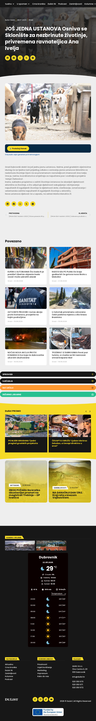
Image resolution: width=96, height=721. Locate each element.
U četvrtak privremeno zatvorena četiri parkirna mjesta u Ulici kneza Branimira (69, 315)
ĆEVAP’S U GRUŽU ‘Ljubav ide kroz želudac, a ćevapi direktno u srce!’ (26, 443)
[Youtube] (51, 699)
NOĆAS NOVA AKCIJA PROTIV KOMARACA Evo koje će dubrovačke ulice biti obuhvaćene (26, 355)
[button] (7, 57)
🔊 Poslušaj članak (18, 148)
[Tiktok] (46, 699)
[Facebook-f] (35, 699)
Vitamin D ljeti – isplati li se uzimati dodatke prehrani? (66, 442)
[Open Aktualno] (13, 3)
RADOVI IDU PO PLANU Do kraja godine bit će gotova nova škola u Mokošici (69, 274)
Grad (31, 20)
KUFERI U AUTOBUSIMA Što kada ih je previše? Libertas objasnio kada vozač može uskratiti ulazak (26, 274)
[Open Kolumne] (95, 3)
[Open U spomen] (29, 3)
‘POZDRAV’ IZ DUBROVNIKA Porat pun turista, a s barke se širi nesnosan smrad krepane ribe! (70, 355)
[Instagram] (40, 699)
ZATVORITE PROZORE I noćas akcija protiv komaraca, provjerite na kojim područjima (25, 315)
